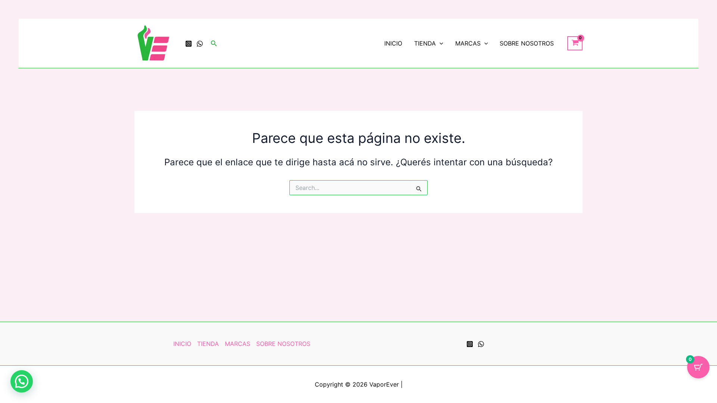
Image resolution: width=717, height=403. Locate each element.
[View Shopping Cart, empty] (575, 43)
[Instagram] (188, 43)
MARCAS (468, 43)
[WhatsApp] (199, 43)
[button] (214, 43)
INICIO (393, 43)
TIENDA (425, 43)
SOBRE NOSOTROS (527, 43)
